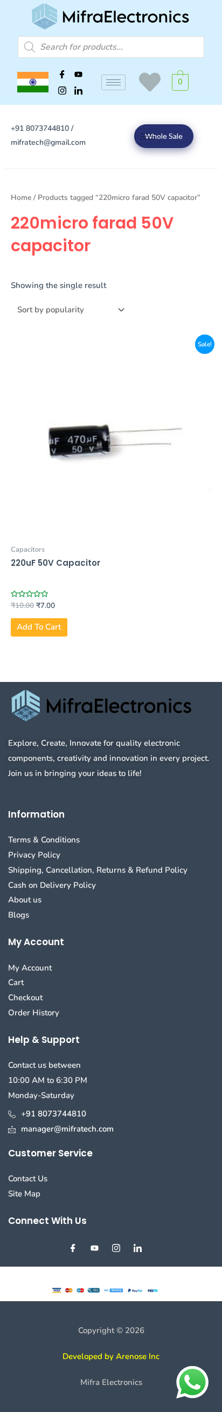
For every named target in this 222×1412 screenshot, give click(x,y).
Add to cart (39, 626)
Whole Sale (164, 135)
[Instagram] (62, 90)
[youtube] (78, 74)
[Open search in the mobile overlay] (111, 47)
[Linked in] (78, 90)
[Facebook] (62, 74)
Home (21, 197)
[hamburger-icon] (113, 82)
